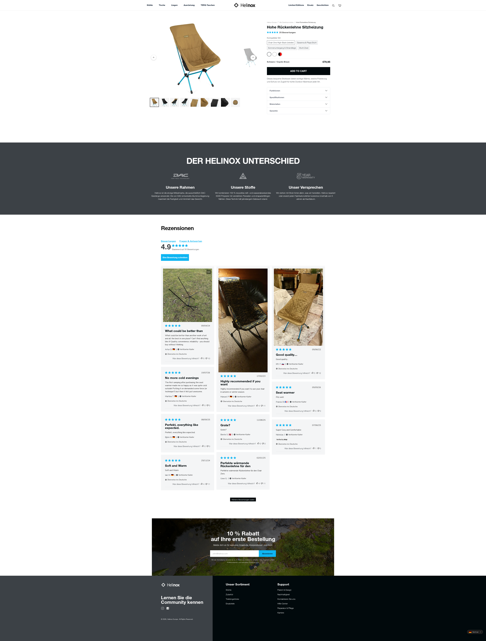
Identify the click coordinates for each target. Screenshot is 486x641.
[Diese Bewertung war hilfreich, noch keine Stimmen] (203, 405)
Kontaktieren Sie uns (286, 599)
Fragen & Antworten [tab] (190, 241)
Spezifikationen (277, 97)
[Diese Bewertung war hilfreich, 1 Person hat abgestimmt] (314, 448)
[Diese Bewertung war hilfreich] (202, 358)
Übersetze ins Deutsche (177, 354)
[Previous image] (153, 57)
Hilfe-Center (282, 603)
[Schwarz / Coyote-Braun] (269, 54)
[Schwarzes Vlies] (274, 54)
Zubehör (229, 594)
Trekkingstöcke (232, 599)
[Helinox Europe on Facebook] (167, 608)
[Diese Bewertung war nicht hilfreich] (206, 358)
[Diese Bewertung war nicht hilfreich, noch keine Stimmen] (207, 405)
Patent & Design (284, 590)
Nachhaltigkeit (283, 594)
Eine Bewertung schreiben (175, 257)
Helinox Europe (272, 22)
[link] (208, 5)
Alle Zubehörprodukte (286, 22)
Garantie (274, 110)
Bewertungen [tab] (168, 241)
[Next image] (253, 57)
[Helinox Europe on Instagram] (162, 608)
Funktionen (275, 90)
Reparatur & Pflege (285, 608)
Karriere (280, 613)
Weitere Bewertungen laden (243, 499)
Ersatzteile (230, 603)
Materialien (275, 104)
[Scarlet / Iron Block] (280, 54)
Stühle (228, 590)
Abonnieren (267, 553)
